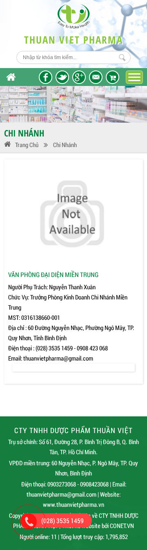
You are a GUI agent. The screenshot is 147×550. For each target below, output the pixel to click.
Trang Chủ (26, 145)
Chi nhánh (65, 145)
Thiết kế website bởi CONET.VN (98, 525)
